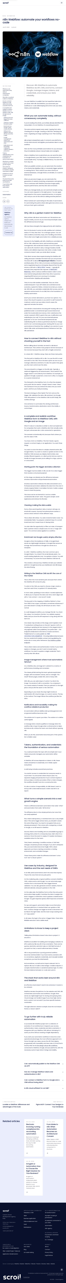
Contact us (8, 232)
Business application (30, 1218)
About (47, 1246)
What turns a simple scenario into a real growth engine (8, 163)
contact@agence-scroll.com (8, 1227)
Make (48, 1264)
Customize (26, 1277)
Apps (25, 1215)
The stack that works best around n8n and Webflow (8, 180)
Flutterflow (28, 1264)
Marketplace (27, 1227)
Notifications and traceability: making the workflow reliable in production (8, 148)
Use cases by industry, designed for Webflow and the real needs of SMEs (8, 169)
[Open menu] (61, 2)
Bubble (22, 1264)
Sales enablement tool (30, 1221)
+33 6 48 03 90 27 (8, 1231)
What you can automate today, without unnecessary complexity (7, 92)
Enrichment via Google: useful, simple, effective (8, 127)
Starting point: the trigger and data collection (8, 119)
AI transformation (50, 1212)
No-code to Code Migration (11, 1248)
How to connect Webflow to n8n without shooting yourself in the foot (8, 103)
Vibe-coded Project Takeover (11, 1251)
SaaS (25, 1224)
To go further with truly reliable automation (7, 185)
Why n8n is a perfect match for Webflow (8, 98)
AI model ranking (29, 1252)
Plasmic (38, 1264)
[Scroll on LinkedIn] (61, 1269)
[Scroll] (6, 3)
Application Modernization (10, 1254)
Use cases (27, 1246)
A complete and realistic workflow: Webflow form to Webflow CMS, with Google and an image (8, 111)
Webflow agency (7, 213)
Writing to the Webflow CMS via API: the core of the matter (8, 133)
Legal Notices (49, 1255)
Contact (47, 1249)
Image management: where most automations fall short (8, 140)
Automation (48, 1225)
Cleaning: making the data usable (8, 123)
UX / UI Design (49, 1240)
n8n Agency (48, 1228)
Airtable (53, 1264)
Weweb (33, 1264)
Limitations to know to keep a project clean (8, 175)
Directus (43, 1264)
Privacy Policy (49, 1252)
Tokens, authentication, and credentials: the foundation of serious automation (8, 156)
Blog (25, 1249)
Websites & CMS (29, 1212)
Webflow (17, 1264)
